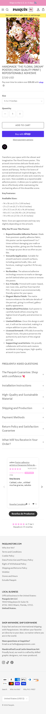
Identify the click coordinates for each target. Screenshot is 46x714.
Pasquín (11, 705)
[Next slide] (42, 487)
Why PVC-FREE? (29, 689)
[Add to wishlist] (4, 146)
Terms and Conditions (12, 552)
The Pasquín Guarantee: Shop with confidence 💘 (20, 374)
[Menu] (3, 9)
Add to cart (22, 125)
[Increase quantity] (20, 114)
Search (4, 689)
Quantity (6, 108)
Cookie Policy (8, 556)
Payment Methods (13, 417)
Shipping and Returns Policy (14, 568)
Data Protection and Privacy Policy (17, 560)
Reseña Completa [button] (17, 504)
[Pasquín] (20, 9)
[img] (15, 469)
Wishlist (5, 572)
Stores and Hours (10, 576)
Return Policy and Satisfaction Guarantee (20, 429)
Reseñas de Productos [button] (23, 513)
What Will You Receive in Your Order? (20, 442)
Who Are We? (8, 547)
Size (4, 96)
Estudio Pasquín (9, 580)
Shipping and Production (17, 408)
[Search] (8, 9)
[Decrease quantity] (5, 114)
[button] (27, 504)
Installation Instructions (16, 385)
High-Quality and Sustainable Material (20, 397)
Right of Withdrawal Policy (14, 564)
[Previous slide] (4, 487)
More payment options (23, 140)
